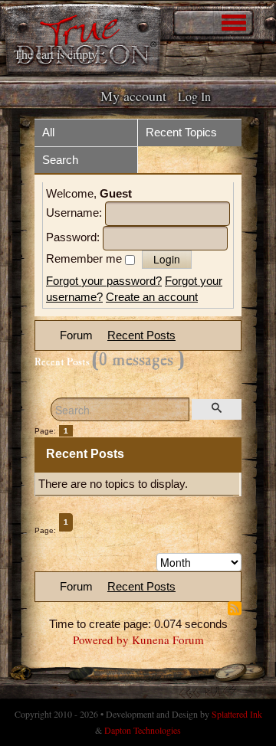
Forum (76, 335)
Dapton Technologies (142, 730)
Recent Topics (181, 132)
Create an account (152, 296)
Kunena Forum (168, 639)
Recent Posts (141, 335)
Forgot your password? (104, 280)
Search (60, 159)
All (48, 132)
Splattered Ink (237, 714)
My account (133, 96)
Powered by (101, 639)
